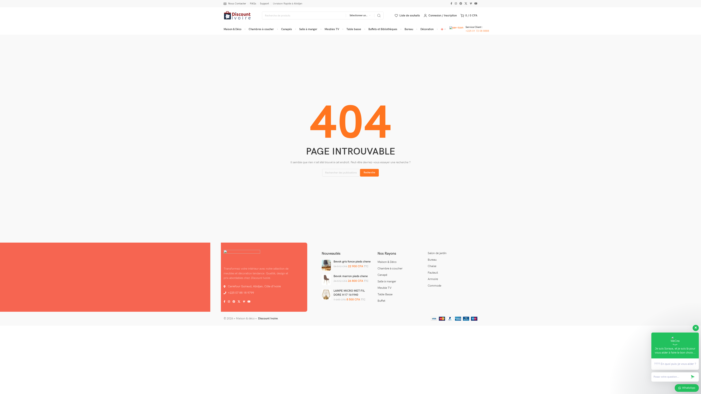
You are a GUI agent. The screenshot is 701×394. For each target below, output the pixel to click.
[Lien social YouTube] (476, 3)
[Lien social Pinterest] (460, 3)
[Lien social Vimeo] (470, 3)
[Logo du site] (237, 15)
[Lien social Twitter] (465, 3)
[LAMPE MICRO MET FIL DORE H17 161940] (326, 294)
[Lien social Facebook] (451, 3)
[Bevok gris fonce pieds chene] (326, 265)
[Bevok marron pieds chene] (326, 279)
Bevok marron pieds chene (351, 276)
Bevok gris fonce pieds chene (352, 261)
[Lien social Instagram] (455, 3)
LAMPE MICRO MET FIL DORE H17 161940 (349, 293)
